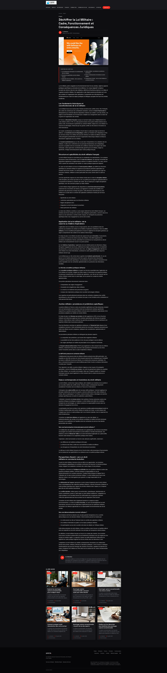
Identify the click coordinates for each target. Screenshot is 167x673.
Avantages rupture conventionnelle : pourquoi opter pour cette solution (81, 590)
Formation (74, 7)
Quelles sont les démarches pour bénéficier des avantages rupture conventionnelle (108, 626)
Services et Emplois (50, 662)
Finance (67, 7)
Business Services (67, 662)
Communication (82, 7)
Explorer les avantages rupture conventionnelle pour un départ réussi (54, 590)
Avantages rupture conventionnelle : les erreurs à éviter (109, 590)
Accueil (48, 7)
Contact (106, 7)
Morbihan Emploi (58, 662)
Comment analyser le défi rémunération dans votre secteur (57, 625)
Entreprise (60, 7)
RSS (120, 653)
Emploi (54, 7)
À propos (98, 7)
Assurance (91, 7)
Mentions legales (114, 653)
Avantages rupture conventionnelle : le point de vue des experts (83, 625)
